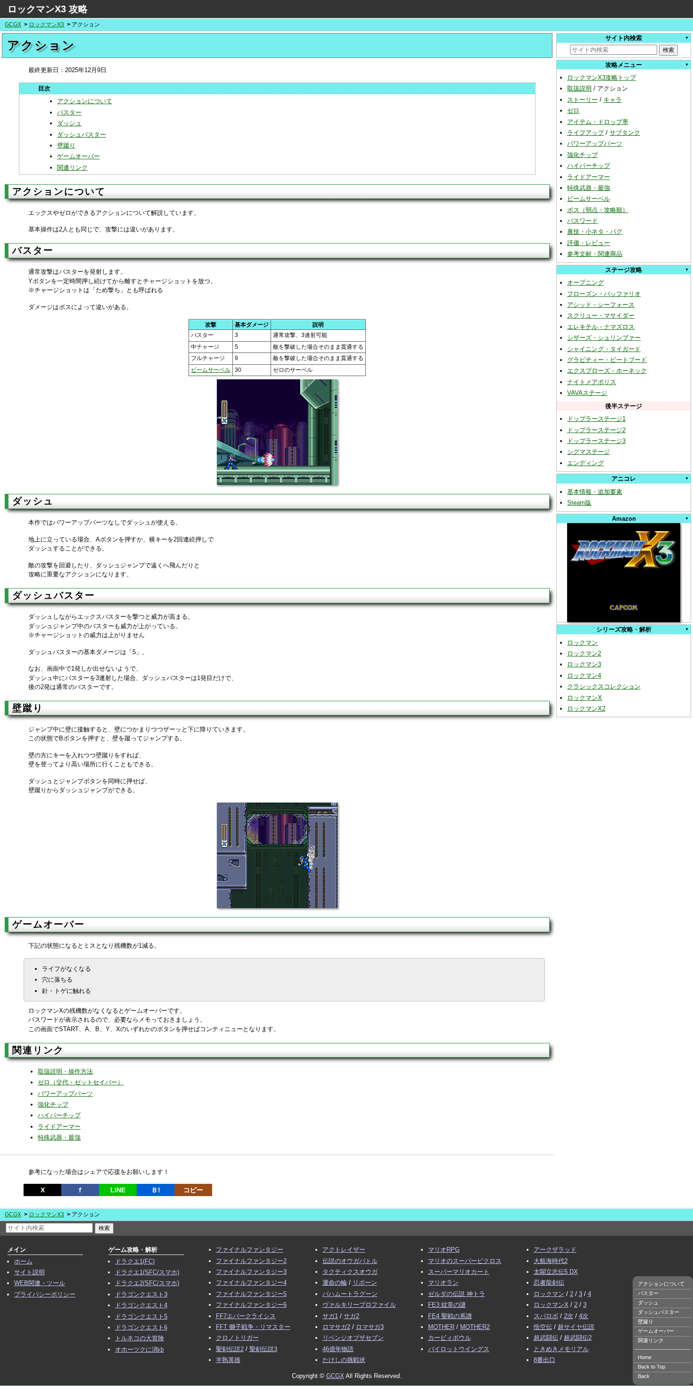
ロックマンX (584, 697)
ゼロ (573, 110)
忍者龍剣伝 (549, 1282)
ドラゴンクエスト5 (141, 1316)
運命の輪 (334, 1282)
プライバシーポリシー (44, 1294)
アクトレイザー (343, 1249)
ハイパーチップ (59, 1115)
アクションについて (84, 101)
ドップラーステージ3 (596, 440)
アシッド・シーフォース (601, 304)
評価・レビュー (588, 242)
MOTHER (441, 1326)
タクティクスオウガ (350, 1271)
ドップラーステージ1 (596, 418)
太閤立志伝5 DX (556, 1271)
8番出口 (544, 1359)
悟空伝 (543, 1326)
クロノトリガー (237, 1337)
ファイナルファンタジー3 (251, 1271)
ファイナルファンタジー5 (251, 1293)
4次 (583, 1316)
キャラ (612, 99)
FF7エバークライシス (246, 1316)
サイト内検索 (623, 37)
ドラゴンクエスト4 (141, 1305)
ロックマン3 (584, 664)
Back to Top (651, 1367)
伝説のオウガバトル (350, 1260)
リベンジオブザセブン (353, 1337)
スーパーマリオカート (458, 1271)
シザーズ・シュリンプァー (604, 337)
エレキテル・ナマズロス (601, 326)
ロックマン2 (584, 653)
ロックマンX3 (46, 24)
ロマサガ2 (336, 1326)
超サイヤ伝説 (576, 1326)
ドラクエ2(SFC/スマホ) (147, 1283)
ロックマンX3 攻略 (48, 9)
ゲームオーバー (78, 156)
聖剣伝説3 (263, 1349)
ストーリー (582, 99)
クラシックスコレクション (604, 686)
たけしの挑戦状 (343, 1359)
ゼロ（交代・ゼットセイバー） (81, 1082)
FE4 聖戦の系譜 (450, 1316)
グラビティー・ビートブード (607, 359)
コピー (193, 1190)
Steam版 (579, 502)
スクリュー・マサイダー (601, 315)
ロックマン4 (584, 675)
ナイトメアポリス (591, 381)
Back (644, 1376)
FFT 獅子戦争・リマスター (253, 1326)
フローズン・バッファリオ (604, 293)
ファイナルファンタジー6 (251, 1304)
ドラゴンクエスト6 (141, 1327)
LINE (117, 1190)
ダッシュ (69, 123)
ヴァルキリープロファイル (359, 1304)
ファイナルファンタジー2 (251, 1260)
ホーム (23, 1261)
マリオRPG (444, 1249)
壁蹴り (66, 145)
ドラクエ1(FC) (135, 1261)
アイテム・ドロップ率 (597, 121)
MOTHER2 (475, 1326)
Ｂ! (155, 1190)
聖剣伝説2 (230, 1349)
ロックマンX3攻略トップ (601, 77)
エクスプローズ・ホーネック (607, 370)
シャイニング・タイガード (604, 349)
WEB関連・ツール (39, 1283)
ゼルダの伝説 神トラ (456, 1293)
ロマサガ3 (370, 1326)
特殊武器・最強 (59, 1137)
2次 (568, 1316)
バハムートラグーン (350, 1293)
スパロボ (546, 1316)
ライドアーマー (59, 1126)
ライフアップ (585, 132)
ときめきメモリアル (561, 1349)
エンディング (585, 463)
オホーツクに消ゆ (139, 1349)
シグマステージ (588, 451)
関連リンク (72, 167)
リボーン (365, 1282)
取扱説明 (579, 88)
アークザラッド (555, 1249)
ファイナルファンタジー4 (251, 1282)
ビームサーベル (211, 370)
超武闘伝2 (578, 1337)
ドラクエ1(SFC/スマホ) (147, 1272)
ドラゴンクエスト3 (141, 1294)
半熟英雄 (228, 1359)
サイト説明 (29, 1272)
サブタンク (625, 132)
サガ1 (330, 1316)
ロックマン (582, 642)
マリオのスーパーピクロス (465, 1260)
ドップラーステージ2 (596, 430)
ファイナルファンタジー (249, 1249)
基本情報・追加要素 (594, 491)
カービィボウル (449, 1337)
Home (645, 1357)
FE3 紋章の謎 (447, 1304)
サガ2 (351, 1316)
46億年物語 (338, 1349)
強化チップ (53, 1104)
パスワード (582, 220)
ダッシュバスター (81, 134)
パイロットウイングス (458, 1349)
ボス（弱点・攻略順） (597, 209)
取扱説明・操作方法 (65, 1071)
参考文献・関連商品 (594, 253)
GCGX (13, 24)
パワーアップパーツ (65, 1093)
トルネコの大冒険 (139, 1338)
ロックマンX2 (586, 708)
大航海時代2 (551, 1260)
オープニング (585, 282)
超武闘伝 (546, 1337)
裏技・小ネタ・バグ (594, 231)
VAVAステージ (587, 392)
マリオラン (443, 1282)
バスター (69, 112)
